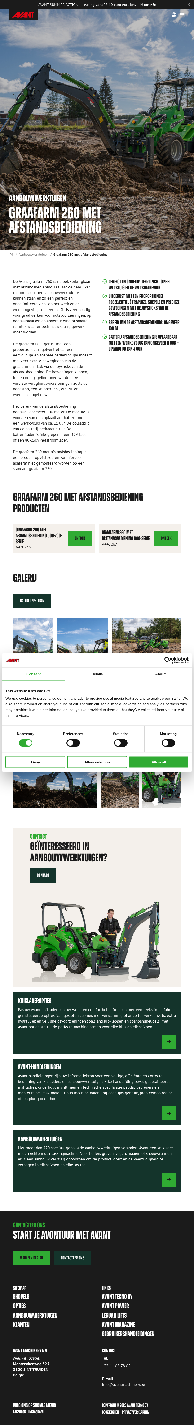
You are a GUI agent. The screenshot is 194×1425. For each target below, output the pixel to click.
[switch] (73, 743)
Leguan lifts (114, 1315)
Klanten (21, 1324)
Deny (35, 762)
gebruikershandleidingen (128, 1334)
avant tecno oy (117, 1296)
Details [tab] (97, 674)
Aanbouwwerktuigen (33, 254)
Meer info (148, 4)
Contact (43, 875)
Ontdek (83, 541)
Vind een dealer (31, 1257)
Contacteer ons (72, 1257)
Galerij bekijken (32, 600)
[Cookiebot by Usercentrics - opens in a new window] (168, 660)
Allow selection (97, 762)
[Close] (188, 4)
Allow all (159, 762)
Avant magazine (118, 1324)
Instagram (36, 1411)
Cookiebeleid (111, 1412)
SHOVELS (21, 1296)
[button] (146, 641)
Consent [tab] (33, 674)
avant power (115, 1306)
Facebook (19, 1411)
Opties (19, 1306)
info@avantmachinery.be (123, 1384)
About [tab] (160, 674)
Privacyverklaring (135, 1412)
